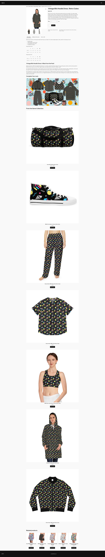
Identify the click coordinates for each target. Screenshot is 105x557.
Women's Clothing (30, 6)
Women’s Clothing (61, 30)
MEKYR (3, 2)
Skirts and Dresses (36, 6)
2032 (61, 29)
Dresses (40, 6)
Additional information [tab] (35, 37)
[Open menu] (102, 2)
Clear (58, 21)
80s (62, 29)
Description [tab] (29, 37)
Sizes (49, 21)
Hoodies (54, 29)
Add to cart (53, 25)
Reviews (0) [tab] (43, 37)
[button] (46, 9)
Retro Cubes (69, 29)
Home (27, 6)
